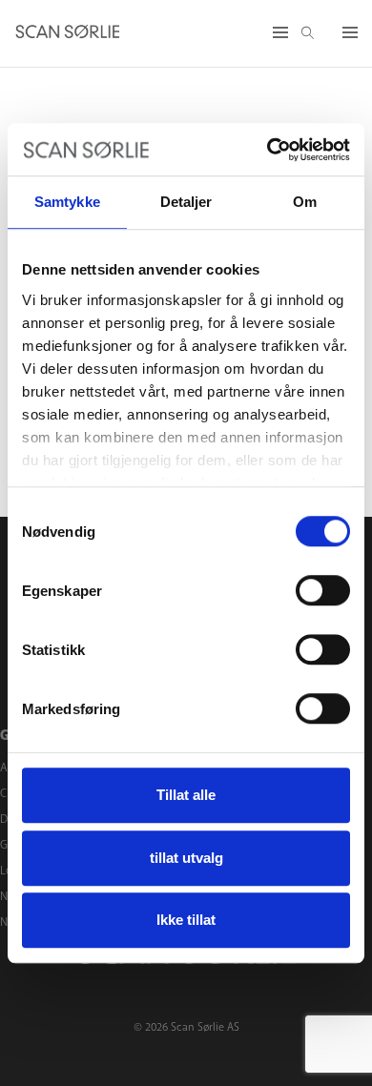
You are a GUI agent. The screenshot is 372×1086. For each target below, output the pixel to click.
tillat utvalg (186, 858)
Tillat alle (186, 795)
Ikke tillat (186, 920)
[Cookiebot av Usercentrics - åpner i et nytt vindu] (267, 149)
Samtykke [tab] (67, 202)
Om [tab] (305, 202)
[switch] (323, 590)
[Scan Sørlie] (67, 33)
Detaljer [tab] (186, 202)
